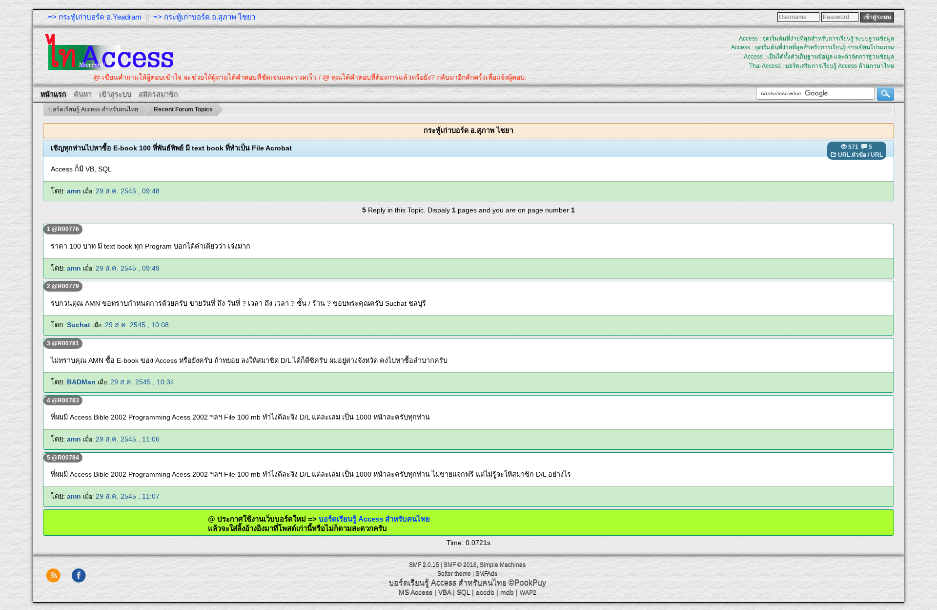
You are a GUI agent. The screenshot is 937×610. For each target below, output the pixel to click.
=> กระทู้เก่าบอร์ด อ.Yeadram (95, 17)
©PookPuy (527, 582)
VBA (444, 592)
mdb (507, 592)
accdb (485, 592)
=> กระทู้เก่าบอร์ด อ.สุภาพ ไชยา (204, 17)
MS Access (415, 592)
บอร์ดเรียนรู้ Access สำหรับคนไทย (354, 519)
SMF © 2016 (460, 565)
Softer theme (454, 573)
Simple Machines (503, 565)
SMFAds (486, 573)
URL (877, 154)
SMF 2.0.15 (424, 565)
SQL (463, 592)
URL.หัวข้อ (852, 154)
